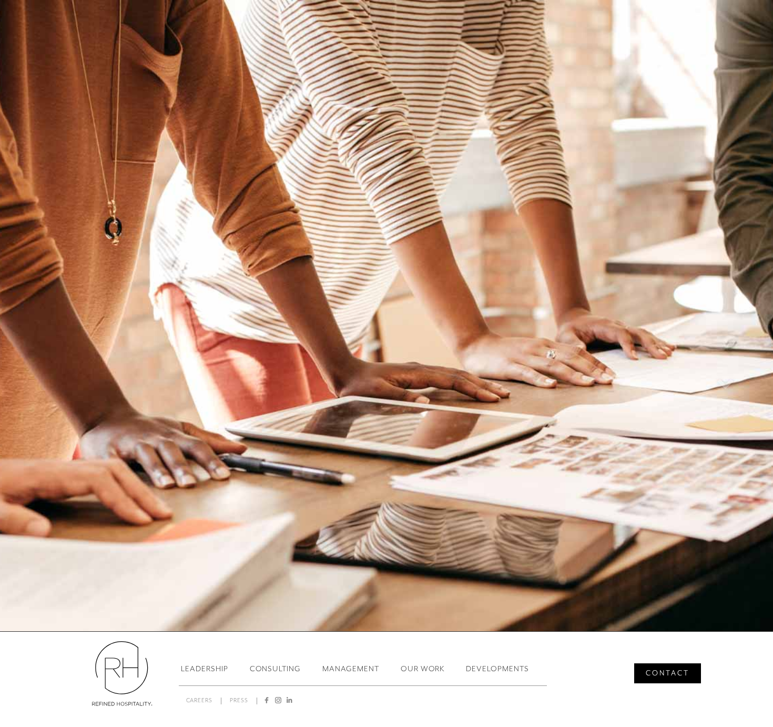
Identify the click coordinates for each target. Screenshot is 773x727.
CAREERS (199, 701)
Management (350, 668)
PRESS (239, 701)
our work (423, 668)
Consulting (275, 668)
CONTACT (667, 673)
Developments (497, 668)
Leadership (204, 668)
